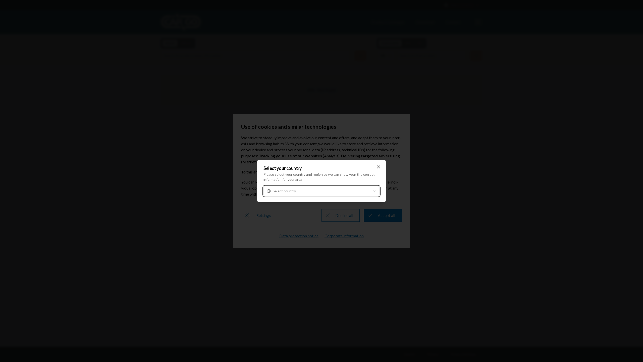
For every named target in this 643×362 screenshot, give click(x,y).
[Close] (379, 167)
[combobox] (321, 191)
